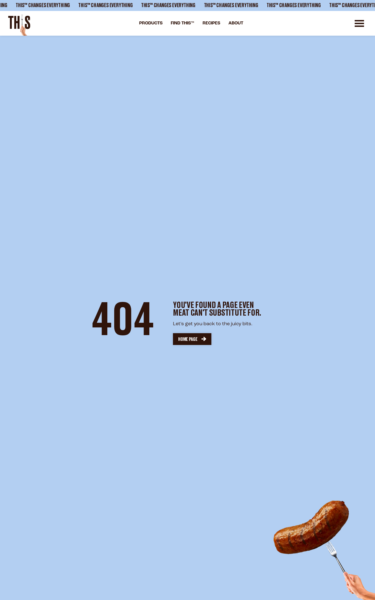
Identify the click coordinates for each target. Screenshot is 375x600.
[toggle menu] (359, 23)
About (235, 23)
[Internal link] (19, 25)
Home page (187, 339)
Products (151, 23)
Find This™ (182, 23)
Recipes (211, 23)
